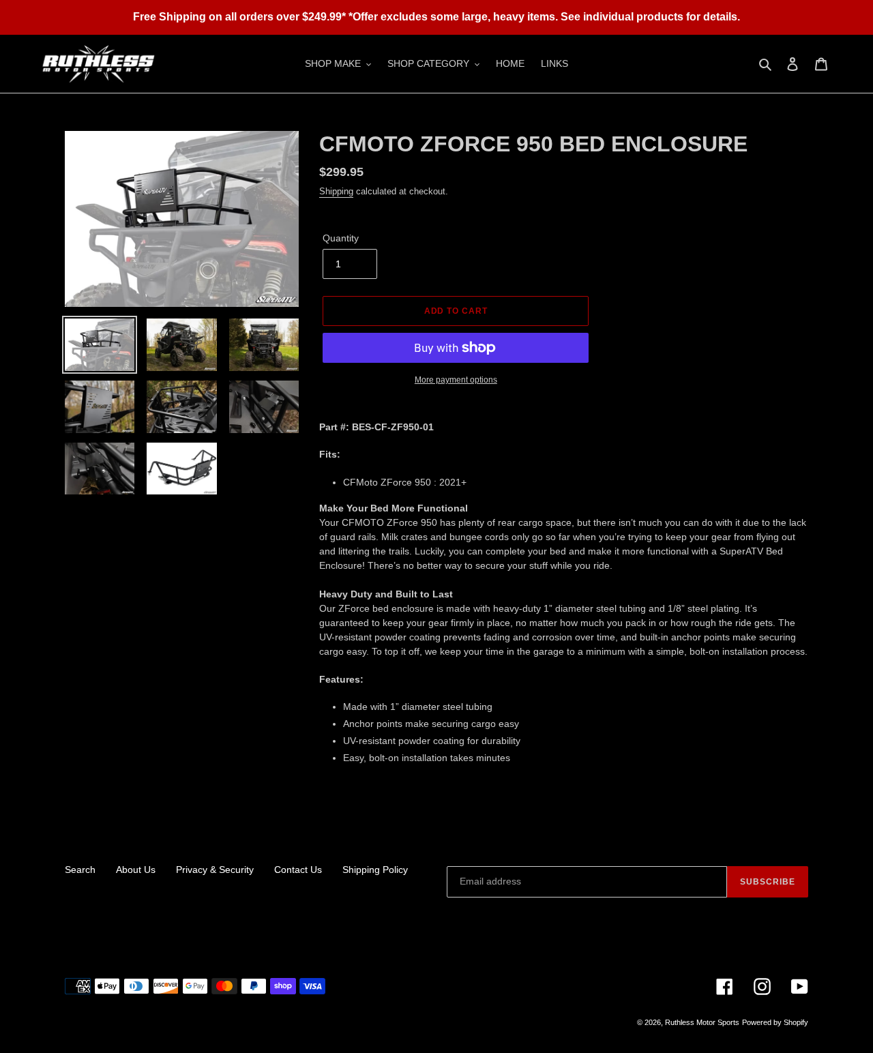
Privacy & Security (215, 869)
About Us (136, 869)
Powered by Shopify (775, 1022)
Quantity (341, 238)
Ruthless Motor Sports (702, 1022)
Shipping (336, 191)
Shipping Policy (375, 869)
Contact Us (298, 869)
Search (80, 869)
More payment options (456, 380)
